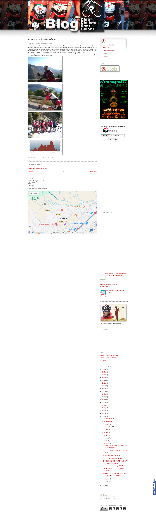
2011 (103, 410)
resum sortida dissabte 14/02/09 (42, 39)
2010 (103, 413)
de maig (106, 438)
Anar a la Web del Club (110, 45)
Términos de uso (76, 233)
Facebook (106, 56)
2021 (103, 383)
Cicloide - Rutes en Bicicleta (108, 358)
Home (62, 171)
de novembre (108, 421)
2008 (103, 485)
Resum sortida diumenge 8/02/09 (113, 466)
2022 (103, 380)
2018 (103, 391)
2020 (103, 386)
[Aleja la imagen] (94, 229)
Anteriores (93, 171)
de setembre (108, 427)
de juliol (106, 432)
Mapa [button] (31, 193)
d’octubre (107, 424)
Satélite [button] (36, 193)
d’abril (106, 441)
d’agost (106, 429)
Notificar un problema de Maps (88, 233)
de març (106, 443)
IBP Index (103, 360)
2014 (103, 402)
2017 (103, 394)
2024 (103, 375)
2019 (103, 388)
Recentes (30, 171)
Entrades (105, 495)
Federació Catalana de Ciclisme (109, 355)
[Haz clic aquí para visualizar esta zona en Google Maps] (31, 232)
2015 (103, 399)
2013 (103, 405)
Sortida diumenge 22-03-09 (111, 455)
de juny (106, 435)
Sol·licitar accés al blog (110, 50)
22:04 (51, 157)
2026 (103, 369)
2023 (103, 377)
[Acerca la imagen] (94, 226)
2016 (103, 397)
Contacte (106, 53)
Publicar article (107, 48)
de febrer (107, 479)
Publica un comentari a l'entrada (37, 168)
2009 (103, 416)
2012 (103, 408)
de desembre (108, 418)
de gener (106, 482)
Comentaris (106, 498)
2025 (103, 372)
